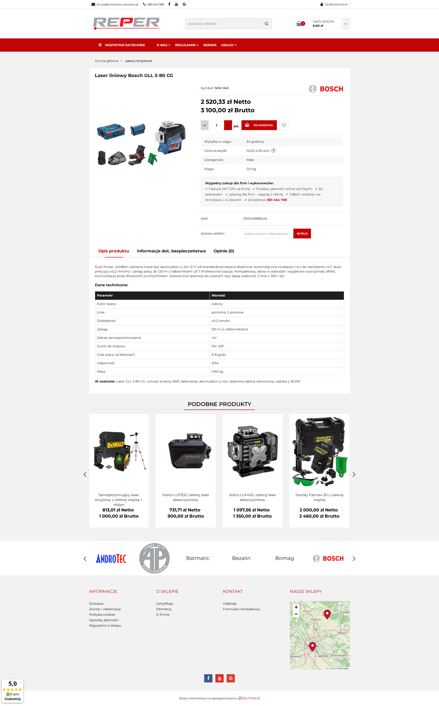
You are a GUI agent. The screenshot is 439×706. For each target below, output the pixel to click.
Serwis (210, 45)
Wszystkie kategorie (124, 45)
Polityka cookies (102, 614)
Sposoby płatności (103, 620)
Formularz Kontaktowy (241, 609)
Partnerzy (164, 609)
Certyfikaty (164, 604)
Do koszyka (263, 125)
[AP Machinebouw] (154, 558)
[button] (103, 591)
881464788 (156, 4)
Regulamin (185, 45)
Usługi (228, 45)
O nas (162, 45)
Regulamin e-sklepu (105, 625)
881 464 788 (277, 200)
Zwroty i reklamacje (105, 609)
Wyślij (302, 233)
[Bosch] (326, 88)
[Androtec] (111, 558)
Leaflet (331, 668)
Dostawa (96, 604)
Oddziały (230, 604)
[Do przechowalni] (284, 125)
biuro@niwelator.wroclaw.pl (118, 4)
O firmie (162, 614)
